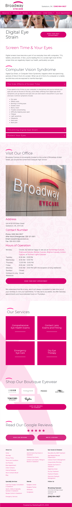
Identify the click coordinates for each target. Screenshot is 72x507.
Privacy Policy (10, 458)
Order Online (48, 13)
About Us (5, 13)
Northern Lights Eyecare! (37, 254)
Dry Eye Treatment (53, 471)
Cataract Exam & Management (56, 459)
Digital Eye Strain (53, 469)
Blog (7, 475)
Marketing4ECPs (38, 505)
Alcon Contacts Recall (12, 472)
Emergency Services (11, 496)
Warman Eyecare (40, 252)
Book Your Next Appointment (53, 34)
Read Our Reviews (20, 437)
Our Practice (9, 463)
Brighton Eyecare (53, 252)
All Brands (29, 489)
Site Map (8, 455)
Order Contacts (10, 467)
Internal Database (11, 470)
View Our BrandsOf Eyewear (36, 406)
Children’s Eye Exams (33, 457)
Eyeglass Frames (31, 487)
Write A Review (52, 437)
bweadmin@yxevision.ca (19, 239)
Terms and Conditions (12, 460)
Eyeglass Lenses (31, 484)
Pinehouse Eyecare (26, 252)
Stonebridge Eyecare (56, 250)
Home (7, 453)
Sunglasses (30, 492)
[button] (36, 84)
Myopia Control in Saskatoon (14, 493)
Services (16, 13)
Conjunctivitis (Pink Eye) (55, 462)
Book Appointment (63, 13)
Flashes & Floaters (53, 474)
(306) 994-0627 (60, 6)
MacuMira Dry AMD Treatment (56, 453)
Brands (25, 13)
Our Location (36, 13)
